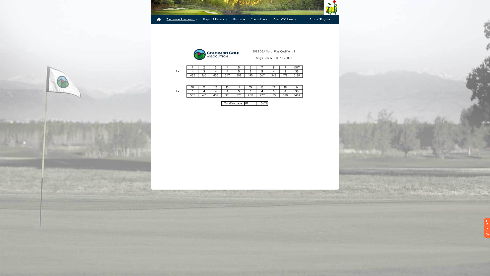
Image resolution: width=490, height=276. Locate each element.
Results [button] (238, 19)
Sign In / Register (320, 19)
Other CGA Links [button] (284, 19)
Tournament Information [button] (181, 19)
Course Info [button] (258, 19)
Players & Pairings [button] (214, 19)
